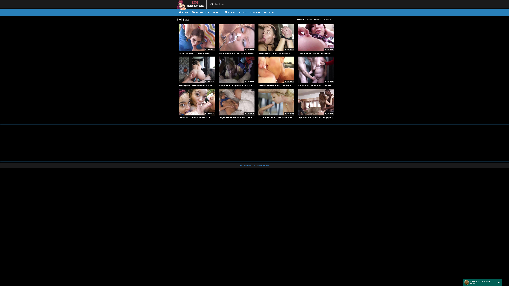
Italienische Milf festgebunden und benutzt (279, 53)
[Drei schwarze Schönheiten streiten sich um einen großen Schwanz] (197, 102)
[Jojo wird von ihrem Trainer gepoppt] (316, 102)
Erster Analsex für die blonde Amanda (277, 117)
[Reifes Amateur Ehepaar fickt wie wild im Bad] (316, 70)
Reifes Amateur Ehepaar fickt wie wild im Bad (320, 85)
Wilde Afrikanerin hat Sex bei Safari (236, 53)
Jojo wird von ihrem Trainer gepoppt (316, 117)
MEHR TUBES (263, 165)
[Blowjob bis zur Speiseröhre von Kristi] (236, 70)
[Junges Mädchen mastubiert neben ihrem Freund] (236, 102)
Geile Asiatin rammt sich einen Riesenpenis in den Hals (284, 85)
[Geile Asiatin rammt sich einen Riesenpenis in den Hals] (276, 70)
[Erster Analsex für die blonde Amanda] (276, 102)
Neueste (309, 19)
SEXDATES (269, 12)
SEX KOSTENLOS (247, 165)
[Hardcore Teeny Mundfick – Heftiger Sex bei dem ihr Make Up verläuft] (197, 37)
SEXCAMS (255, 12)
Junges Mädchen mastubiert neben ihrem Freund (242, 117)
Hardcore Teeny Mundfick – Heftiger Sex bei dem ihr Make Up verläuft (213, 53)
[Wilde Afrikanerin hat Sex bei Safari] (236, 37)
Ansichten (317, 19)
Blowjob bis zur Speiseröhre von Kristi (237, 85)
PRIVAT (243, 12)
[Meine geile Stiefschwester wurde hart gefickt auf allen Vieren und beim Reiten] (197, 70)
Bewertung (327, 19)
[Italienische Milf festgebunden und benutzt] (276, 37)
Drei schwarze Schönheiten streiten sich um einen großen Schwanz (211, 117)
